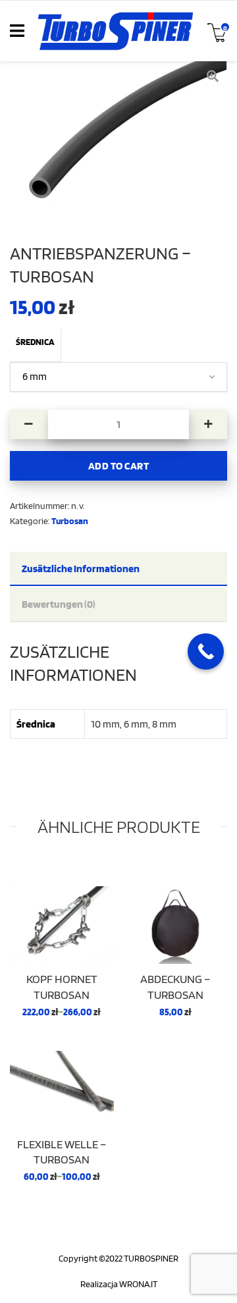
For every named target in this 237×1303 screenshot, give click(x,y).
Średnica (35, 341)
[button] (208, 424)
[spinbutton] (119, 424)
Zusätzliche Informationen (81, 568)
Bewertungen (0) (58, 603)
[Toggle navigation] (17, 31)
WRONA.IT (138, 1284)
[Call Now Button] (206, 651)
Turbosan (69, 520)
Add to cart (118, 465)
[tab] (118, 569)
